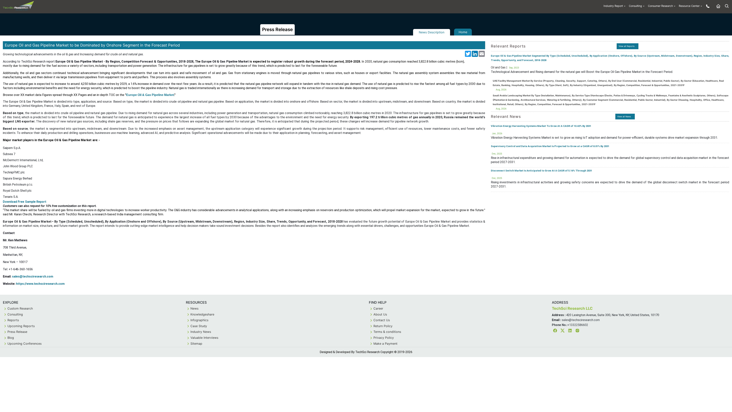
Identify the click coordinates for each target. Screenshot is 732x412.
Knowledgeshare (202, 314)
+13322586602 (577, 325)
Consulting (635, 5)
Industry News (200, 332)
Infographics (199, 320)
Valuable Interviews (204, 338)
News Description (431, 32)
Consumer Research (660, 5)
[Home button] (717, 6)
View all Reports (627, 46)
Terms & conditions (387, 332)
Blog (10, 338)
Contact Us (381, 320)
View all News (624, 116)
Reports (13, 320)
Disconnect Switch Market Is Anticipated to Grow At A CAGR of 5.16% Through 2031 (541, 170)
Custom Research (20, 308)
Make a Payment (385, 343)
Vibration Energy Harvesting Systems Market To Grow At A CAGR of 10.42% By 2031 (541, 126)
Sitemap (196, 343)
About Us (380, 314)
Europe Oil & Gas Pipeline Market (150, 95)
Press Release (17, 332)
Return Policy (382, 326)
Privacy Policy (383, 338)
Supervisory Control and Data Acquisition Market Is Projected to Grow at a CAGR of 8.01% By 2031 (550, 146)
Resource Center (689, 5)
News (194, 308)
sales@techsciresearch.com (32, 276)
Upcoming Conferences (24, 343)
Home (463, 32)
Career (378, 308)
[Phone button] (707, 6)
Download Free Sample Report (24, 202)
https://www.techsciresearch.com (40, 284)
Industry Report (613, 5)
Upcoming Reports (21, 326)
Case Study (198, 326)
